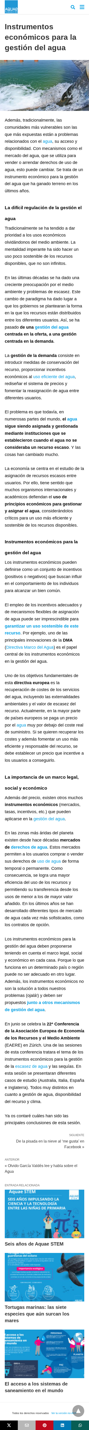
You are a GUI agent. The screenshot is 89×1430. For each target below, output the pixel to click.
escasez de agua (31, 1066)
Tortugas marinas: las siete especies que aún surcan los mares (37, 1314)
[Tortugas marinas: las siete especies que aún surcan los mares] (44, 1277)
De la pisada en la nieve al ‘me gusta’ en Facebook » (50, 1143)
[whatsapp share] (80, 1425)
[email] (27, 1425)
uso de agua (49, 861)
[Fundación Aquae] (11, 6)
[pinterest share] (44, 1425)
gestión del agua (52, 327)
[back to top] (78, 1411)
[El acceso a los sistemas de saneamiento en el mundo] (44, 1354)
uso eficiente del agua (54, 376)
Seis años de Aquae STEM (34, 1244)
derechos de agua (29, 847)
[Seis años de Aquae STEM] (44, 1214)
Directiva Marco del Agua (30, 647)
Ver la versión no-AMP (64, 1413)
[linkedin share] (62, 1425)
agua (47, 141)
